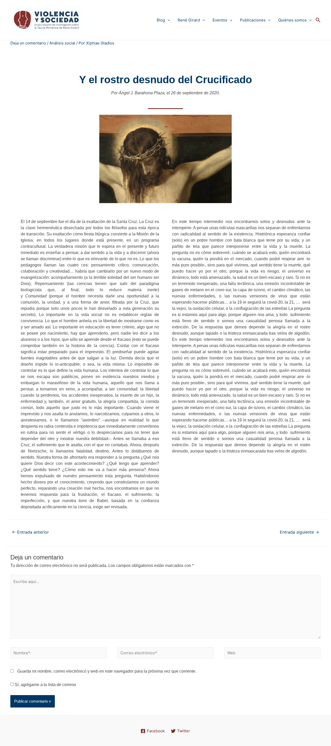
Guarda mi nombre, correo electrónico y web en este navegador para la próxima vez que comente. (106, 671)
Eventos (220, 20)
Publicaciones (253, 20)
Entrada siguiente (299, 532)
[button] (318, 20)
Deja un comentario (28, 43)
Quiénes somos (292, 20)
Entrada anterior (30, 532)
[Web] (272, 654)
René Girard (189, 20)
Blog (161, 20)
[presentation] (167, 20)
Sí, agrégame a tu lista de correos (45, 684)
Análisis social (62, 43)
